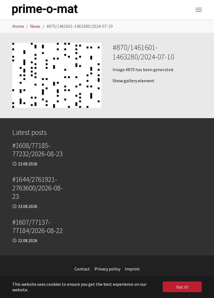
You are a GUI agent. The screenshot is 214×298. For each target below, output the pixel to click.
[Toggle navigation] (199, 9)
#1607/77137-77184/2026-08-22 (37, 226)
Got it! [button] (182, 287)
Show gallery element (133, 80)
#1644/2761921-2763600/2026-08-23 (37, 188)
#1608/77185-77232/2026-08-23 (37, 149)
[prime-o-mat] (44, 9)
